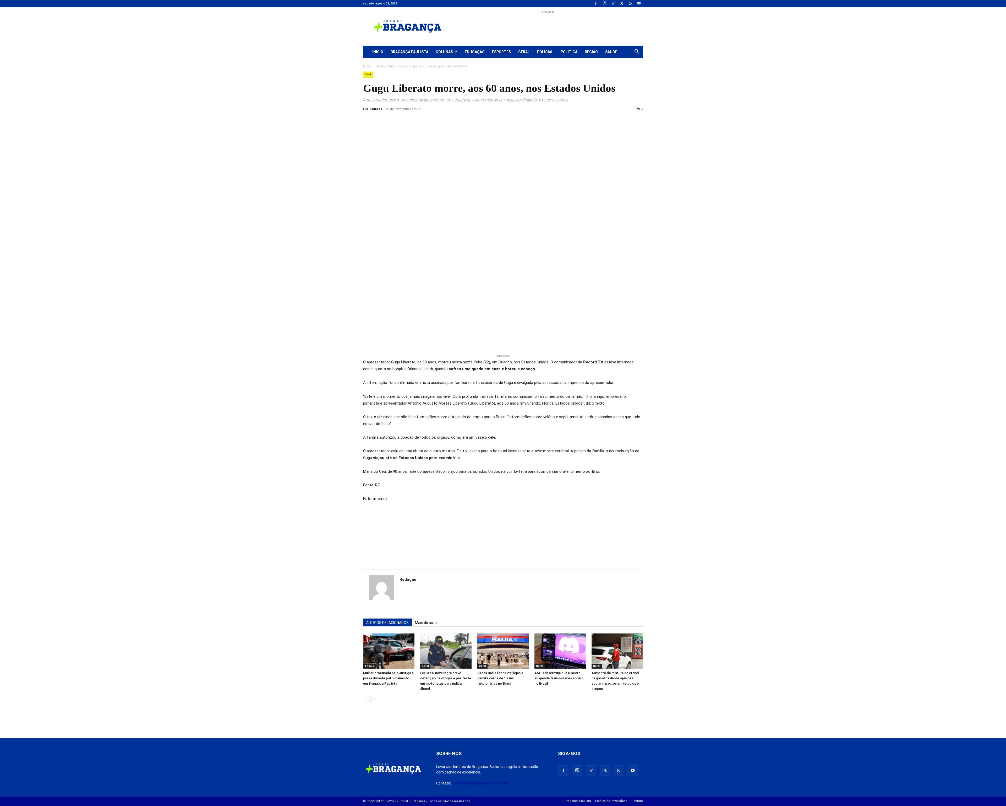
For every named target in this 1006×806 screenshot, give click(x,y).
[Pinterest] (404, 121)
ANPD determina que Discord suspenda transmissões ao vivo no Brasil (558, 678)
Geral (524, 52)
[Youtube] (639, 3)
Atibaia (369, 666)
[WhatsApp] (630, 3)
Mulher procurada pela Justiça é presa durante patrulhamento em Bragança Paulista (388, 678)
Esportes (501, 52)
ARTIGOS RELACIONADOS (387, 623)
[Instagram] (604, 3)
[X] (622, 3)
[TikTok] (613, 3)
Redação (375, 109)
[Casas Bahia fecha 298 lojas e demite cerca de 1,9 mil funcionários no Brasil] (503, 651)
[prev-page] (366, 699)
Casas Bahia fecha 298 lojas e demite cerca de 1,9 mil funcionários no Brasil (500, 678)
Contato (637, 801)
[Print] (428, 121)
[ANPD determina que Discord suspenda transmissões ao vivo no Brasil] (560, 651)
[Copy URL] (368, 121)
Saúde (611, 52)
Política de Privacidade (611, 801)
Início (377, 52)
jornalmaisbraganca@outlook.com (481, 783)
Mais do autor (426, 623)
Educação (475, 52)
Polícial (545, 52)
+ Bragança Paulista (576, 801)
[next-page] (374, 699)
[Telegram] (440, 121)
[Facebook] (596, 3)
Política (569, 52)
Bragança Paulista (409, 52)
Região (591, 52)
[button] (636, 52)
